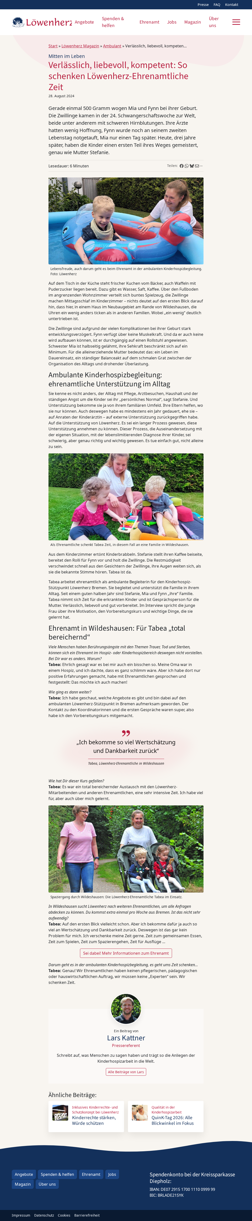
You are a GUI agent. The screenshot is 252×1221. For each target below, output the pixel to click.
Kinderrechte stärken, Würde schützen (94, 1120)
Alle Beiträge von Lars (126, 1072)
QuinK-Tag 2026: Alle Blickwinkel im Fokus (173, 1120)
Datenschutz (44, 1215)
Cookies (64, 1215)
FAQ (217, 4)
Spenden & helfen (113, 22)
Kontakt (231, 4)
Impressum (21, 1215)
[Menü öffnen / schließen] (236, 22)
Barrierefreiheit (87, 1215)
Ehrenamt (149, 22)
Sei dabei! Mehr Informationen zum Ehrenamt (126, 953)
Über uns (214, 22)
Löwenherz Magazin (80, 46)
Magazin (192, 22)
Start (53, 46)
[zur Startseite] (42, 22)
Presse (203, 4)
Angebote (84, 22)
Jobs (171, 22)
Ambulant (112, 46)
